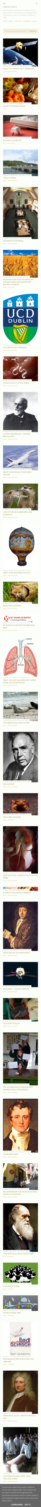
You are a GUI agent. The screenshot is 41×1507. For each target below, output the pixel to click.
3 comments (11, 287)
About (11, 21)
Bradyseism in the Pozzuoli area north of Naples (20, 1192)
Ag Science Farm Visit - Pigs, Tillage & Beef (17, 1477)
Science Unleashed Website (17, 892)
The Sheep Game (11, 1286)
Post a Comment (12, 71)
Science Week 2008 (12, 1312)
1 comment (11, 820)
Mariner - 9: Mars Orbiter (16, 989)
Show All (32, 31)
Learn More (17, 1505)
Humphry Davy (10, 1154)
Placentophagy (11, 1023)
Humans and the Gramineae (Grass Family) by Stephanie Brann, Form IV (18, 282)
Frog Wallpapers (12, 817)
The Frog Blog (10, 7)
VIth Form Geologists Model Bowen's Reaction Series (18, 1088)
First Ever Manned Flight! (17, 572)
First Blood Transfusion (16, 952)
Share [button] (4, 71)
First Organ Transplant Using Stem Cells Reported (19, 681)
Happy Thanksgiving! (14, 106)
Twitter (18, 21)
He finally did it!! (12, 140)
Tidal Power (9, 178)
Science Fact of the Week (16, 383)
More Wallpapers (12, 605)
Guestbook (26, 21)
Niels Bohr (8, 784)
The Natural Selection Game (18, 1253)
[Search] (37, 3)
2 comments (11, 143)
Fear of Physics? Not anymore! (19, 68)
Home (5, 21)
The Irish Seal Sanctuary (16, 722)
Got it (28, 1505)
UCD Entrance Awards (15, 347)
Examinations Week (13, 241)
